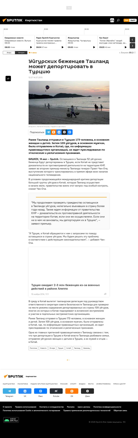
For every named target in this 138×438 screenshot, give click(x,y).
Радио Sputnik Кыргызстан (48, 38)
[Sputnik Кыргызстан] (13, 22)
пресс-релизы (84, 407)
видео (82, 384)
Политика (33, 348)
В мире (52, 348)
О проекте (7, 407)
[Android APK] (11, 420)
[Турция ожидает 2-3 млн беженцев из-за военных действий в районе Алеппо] (69, 264)
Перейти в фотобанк (58, 126)
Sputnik (33, 126)
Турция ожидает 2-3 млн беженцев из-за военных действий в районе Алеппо (65, 286)
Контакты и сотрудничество (51, 407)
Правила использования (25, 407)
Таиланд (77, 348)
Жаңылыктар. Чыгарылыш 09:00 (79, 41)
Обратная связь (120, 410)
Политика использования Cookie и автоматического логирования (31, 410)
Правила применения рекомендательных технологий (86, 410)
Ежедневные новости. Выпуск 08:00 (18, 41)
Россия (64, 384)
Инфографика (103, 384)
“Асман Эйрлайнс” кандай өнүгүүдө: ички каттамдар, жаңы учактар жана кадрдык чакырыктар (113, 44)
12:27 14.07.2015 (35, 77)
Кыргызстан (9, 384)
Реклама (70, 407)
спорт (73, 384)
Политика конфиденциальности (107, 407)
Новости (43, 348)
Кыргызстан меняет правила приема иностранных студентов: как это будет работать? (48, 44)
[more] (105, 294)
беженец (86, 348)
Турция (60, 348)
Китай (68, 348)
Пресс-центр (119, 384)
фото (91, 384)
